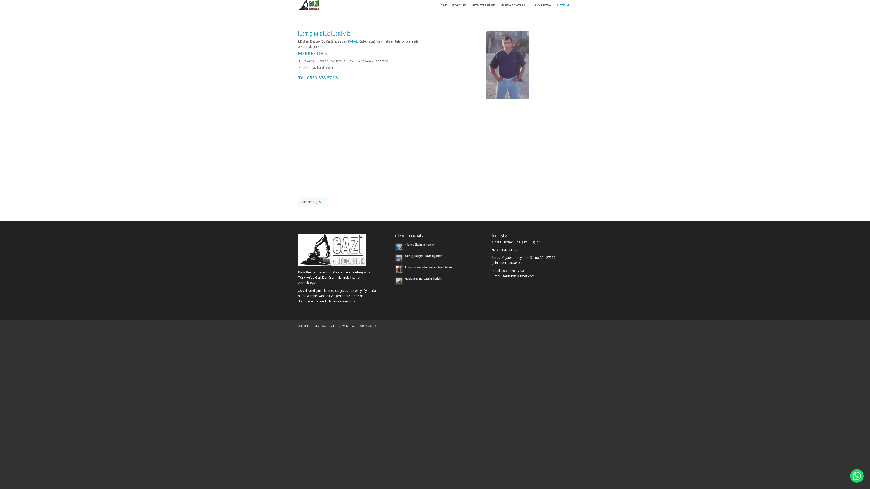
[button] (857, 476)
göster (320, 202)
